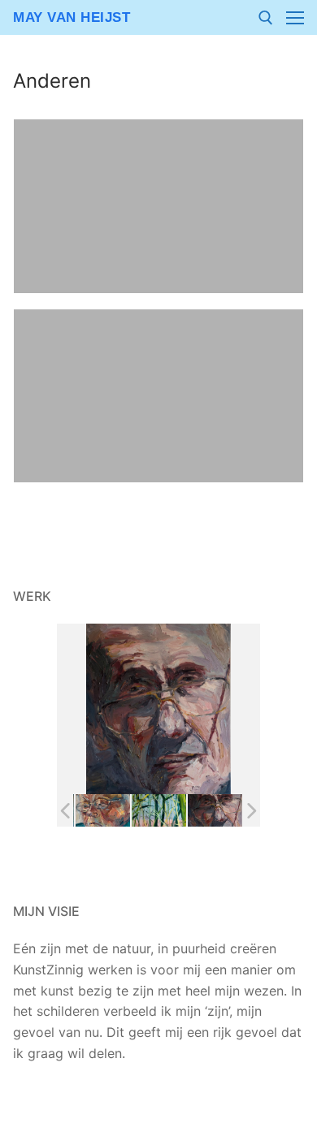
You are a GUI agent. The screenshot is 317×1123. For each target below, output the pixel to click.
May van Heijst (71, 17)
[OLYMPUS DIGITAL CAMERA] (103, 810)
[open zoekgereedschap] (265, 18)
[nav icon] (295, 18)
